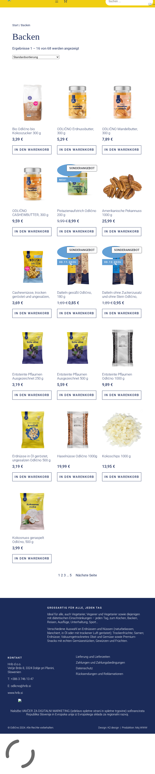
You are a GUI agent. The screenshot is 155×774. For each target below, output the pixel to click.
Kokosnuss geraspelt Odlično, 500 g (28, 540)
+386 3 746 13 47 (22, 679)
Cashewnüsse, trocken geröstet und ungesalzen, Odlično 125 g (30, 297)
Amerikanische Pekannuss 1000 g (122, 213)
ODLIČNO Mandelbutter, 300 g (120, 131)
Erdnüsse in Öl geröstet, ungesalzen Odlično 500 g (31, 458)
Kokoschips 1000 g (116, 456)
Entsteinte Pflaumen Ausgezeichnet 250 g (27, 376)
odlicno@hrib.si (21, 686)
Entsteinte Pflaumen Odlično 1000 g (117, 376)
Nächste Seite (86, 575)
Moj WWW (141, 727)
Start (15, 25)
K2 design (113, 727)
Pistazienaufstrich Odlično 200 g (76, 213)
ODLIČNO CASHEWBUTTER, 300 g (30, 213)
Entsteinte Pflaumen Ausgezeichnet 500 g (72, 376)
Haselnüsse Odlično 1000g (77, 456)
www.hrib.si (15, 693)
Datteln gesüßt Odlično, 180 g (74, 295)
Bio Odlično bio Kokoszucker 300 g (26, 131)
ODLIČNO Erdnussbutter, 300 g (75, 131)
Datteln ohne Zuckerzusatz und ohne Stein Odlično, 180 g (122, 297)
